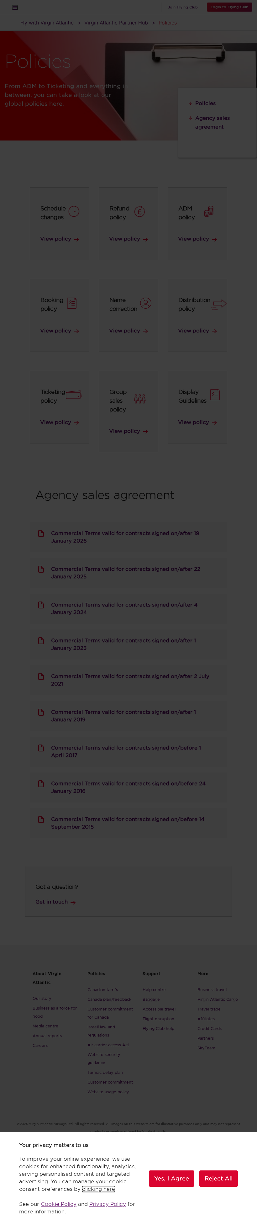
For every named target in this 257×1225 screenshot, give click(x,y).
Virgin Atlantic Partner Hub (116, 22)
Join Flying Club (183, 7)
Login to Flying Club (230, 7)
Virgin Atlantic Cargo (217, 999)
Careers (40, 1045)
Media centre (45, 1026)
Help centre (154, 989)
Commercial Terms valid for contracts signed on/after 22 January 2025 (125, 573)
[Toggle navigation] (15, 7)
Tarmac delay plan (105, 1072)
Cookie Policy (58, 1204)
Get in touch (51, 902)
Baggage (151, 999)
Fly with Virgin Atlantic (47, 22)
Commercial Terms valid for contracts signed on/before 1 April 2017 (126, 751)
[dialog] (128, 1178)
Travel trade (209, 1009)
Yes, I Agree (171, 1178)
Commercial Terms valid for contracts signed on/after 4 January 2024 (124, 608)
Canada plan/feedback (109, 999)
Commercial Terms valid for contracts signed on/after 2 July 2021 (130, 680)
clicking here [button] (98, 1189)
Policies (205, 103)
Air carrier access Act (108, 1044)
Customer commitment (110, 1082)
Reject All (219, 1178)
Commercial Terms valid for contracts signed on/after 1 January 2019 (123, 716)
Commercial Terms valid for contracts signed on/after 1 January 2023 (123, 644)
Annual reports (47, 1035)
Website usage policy (108, 1092)
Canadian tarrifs (102, 989)
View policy (55, 239)
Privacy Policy (107, 1204)
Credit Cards (209, 1028)
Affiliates (206, 1018)
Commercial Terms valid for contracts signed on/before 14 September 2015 (127, 823)
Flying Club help (158, 1028)
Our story (42, 998)
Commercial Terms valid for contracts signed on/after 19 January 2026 (125, 537)
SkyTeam (206, 1048)
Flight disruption (158, 1018)
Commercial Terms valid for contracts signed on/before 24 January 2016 (128, 787)
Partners (205, 1038)
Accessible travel (159, 1009)
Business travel (212, 989)
